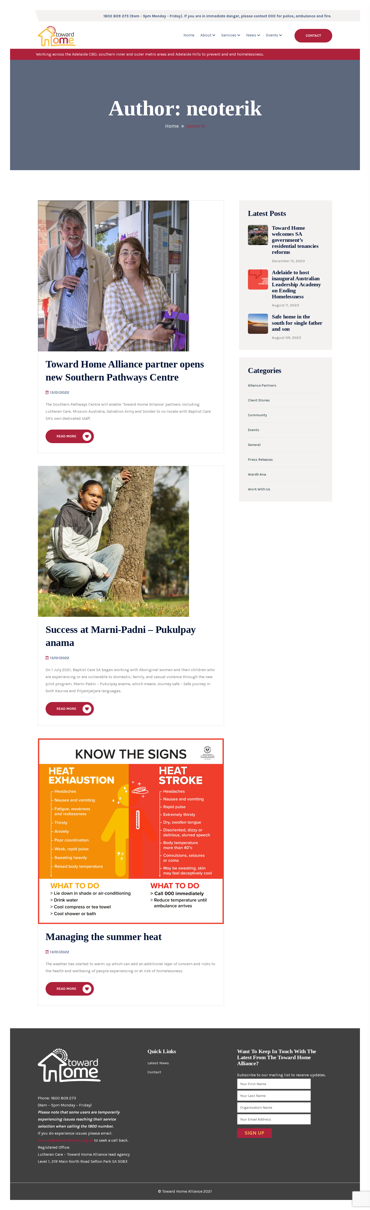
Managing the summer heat (104, 936)
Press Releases (260, 459)
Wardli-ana (257, 474)
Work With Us (259, 489)
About (205, 35)
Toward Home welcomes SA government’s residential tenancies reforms (295, 240)
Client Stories (259, 400)
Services (228, 35)
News (251, 35)
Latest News (158, 1063)
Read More (66, 436)
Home (188, 35)
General (254, 445)
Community (257, 415)
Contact (313, 35)
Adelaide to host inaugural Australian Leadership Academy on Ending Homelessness (296, 284)
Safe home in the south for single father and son (297, 322)
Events (272, 35)
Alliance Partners (262, 385)
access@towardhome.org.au (65, 1140)
